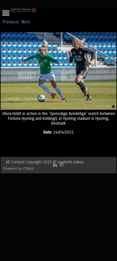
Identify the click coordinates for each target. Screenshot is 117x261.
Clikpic (28, 168)
